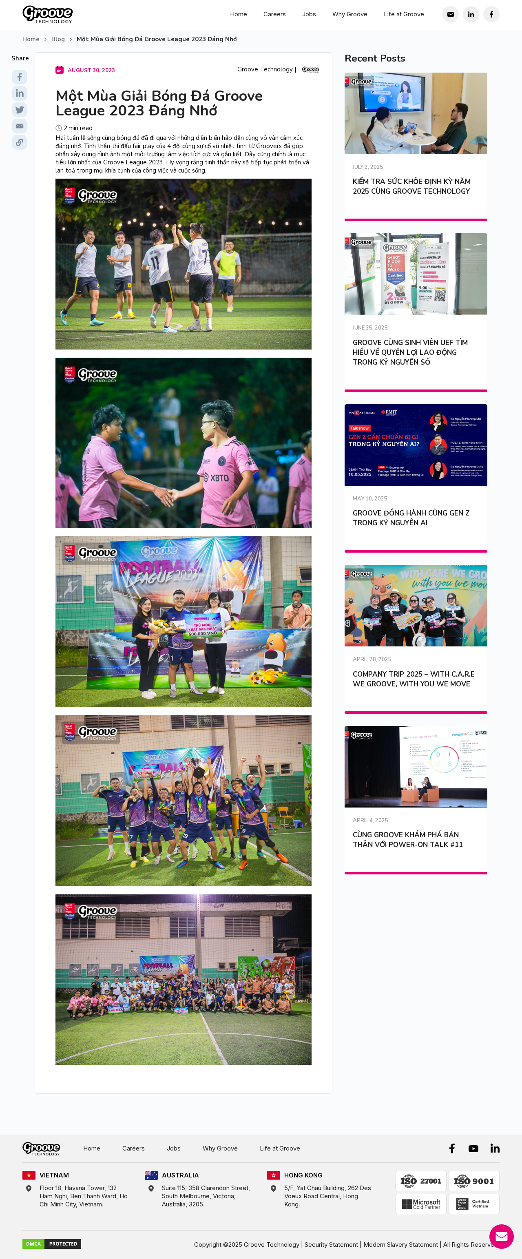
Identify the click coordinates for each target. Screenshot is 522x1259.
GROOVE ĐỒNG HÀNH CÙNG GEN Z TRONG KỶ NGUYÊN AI (411, 518)
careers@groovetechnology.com (458, 32)
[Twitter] (19, 109)
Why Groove (349, 14)
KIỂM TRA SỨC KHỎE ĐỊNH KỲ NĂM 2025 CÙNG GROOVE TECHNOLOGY (412, 186)
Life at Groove (404, 14)
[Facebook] (19, 77)
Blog (58, 39)
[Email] (19, 126)
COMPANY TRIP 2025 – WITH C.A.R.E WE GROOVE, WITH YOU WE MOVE (414, 679)
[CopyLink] (19, 142)
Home (238, 14)
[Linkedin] (19, 93)
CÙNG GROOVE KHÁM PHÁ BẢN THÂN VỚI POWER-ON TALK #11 (408, 840)
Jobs (309, 14)
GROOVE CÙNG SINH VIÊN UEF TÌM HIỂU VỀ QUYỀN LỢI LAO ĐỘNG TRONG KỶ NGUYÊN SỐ (410, 352)
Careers (274, 14)
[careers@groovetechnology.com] (450, 14)
